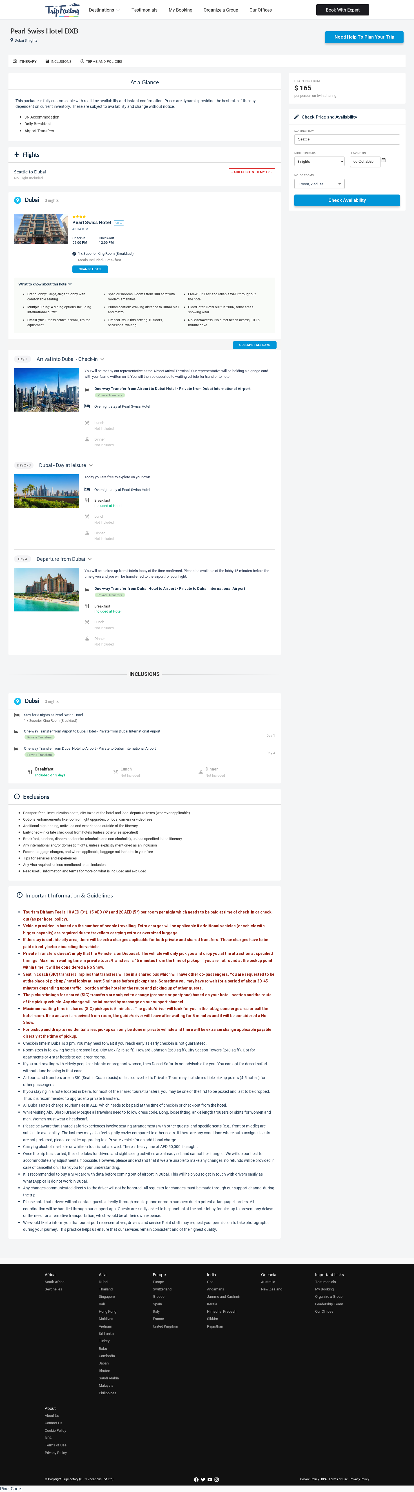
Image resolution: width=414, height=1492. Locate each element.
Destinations (101, 10)
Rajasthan (215, 1326)
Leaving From (304, 131)
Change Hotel (90, 269)
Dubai (103, 1281)
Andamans (215, 1289)
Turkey (104, 1340)
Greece (158, 1296)
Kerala (212, 1303)
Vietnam (105, 1326)
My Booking (180, 10)
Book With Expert (343, 10)
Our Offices (261, 10)
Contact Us (53, 1422)
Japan (104, 1363)
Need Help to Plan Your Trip (364, 37)
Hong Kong (107, 1311)
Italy (156, 1311)
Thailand (106, 1289)
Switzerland (162, 1289)
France (158, 1318)
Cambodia (107, 1355)
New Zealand (271, 1289)
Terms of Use (55, 1445)
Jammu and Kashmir (223, 1296)
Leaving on (358, 153)
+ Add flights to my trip (252, 172)
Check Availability (347, 200)
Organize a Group (221, 10)
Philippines (107, 1392)
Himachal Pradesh (221, 1311)
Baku (103, 1348)
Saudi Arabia (109, 1378)
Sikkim (212, 1318)
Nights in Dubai (305, 153)
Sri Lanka (106, 1333)
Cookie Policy (55, 1430)
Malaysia (106, 1385)
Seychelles (53, 1289)
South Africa (54, 1281)
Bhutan (104, 1370)
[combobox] (347, 139)
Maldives (106, 1318)
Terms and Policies (104, 61)
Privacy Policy (56, 1452)
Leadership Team (329, 1303)
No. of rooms (304, 175)
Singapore (107, 1296)
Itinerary (28, 61)
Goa (210, 1281)
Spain (157, 1303)
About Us (52, 1415)
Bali (102, 1303)
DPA (48, 1437)
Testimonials (144, 10)
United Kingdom (165, 1326)
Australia (268, 1281)
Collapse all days (254, 345)
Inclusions (61, 61)
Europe (158, 1281)
